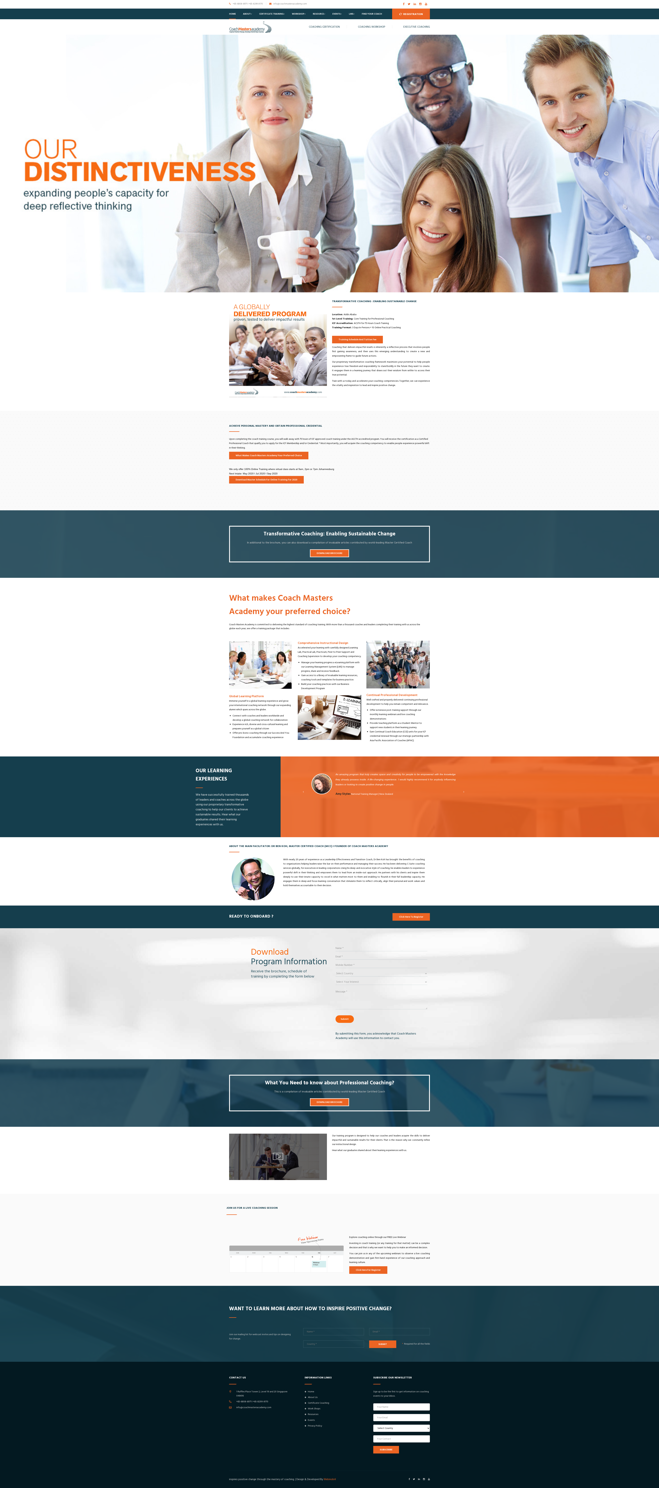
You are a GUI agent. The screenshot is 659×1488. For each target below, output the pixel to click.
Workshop (298, 13)
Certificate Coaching (318, 1403)
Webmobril (330, 1479)
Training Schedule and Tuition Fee (357, 339)
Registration (413, 14)
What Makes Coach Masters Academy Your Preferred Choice (269, 455)
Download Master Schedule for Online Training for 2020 (266, 479)
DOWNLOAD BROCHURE (329, 553)
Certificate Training (271, 13)
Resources (313, 1414)
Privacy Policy (315, 1426)
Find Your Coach (372, 14)
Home (232, 14)
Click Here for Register (368, 1270)
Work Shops (314, 1408)
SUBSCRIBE (386, 1449)
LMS (351, 13)
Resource (318, 13)
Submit (345, 1019)
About (247, 13)
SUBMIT (382, 1344)
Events (336, 13)
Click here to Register (411, 917)
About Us (312, 1397)
